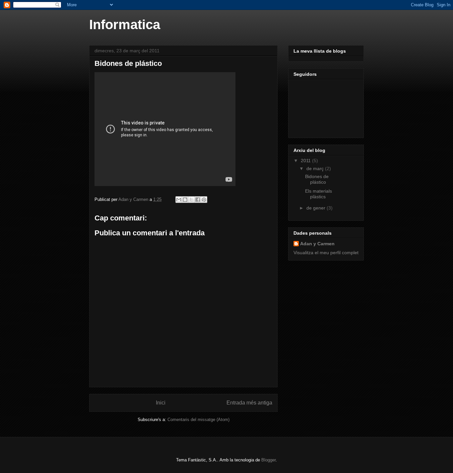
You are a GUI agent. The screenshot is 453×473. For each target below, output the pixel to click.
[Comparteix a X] (191, 199)
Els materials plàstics (318, 193)
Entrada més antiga (249, 402)
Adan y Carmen (317, 243)
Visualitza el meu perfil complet (325, 252)
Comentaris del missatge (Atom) (198, 419)
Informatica (124, 24)
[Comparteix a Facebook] (197, 199)
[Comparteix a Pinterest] (204, 199)
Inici (160, 402)
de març (315, 168)
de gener (316, 208)
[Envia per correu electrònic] (178, 199)
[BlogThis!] (185, 199)
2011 (306, 160)
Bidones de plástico (317, 179)
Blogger (268, 459)
